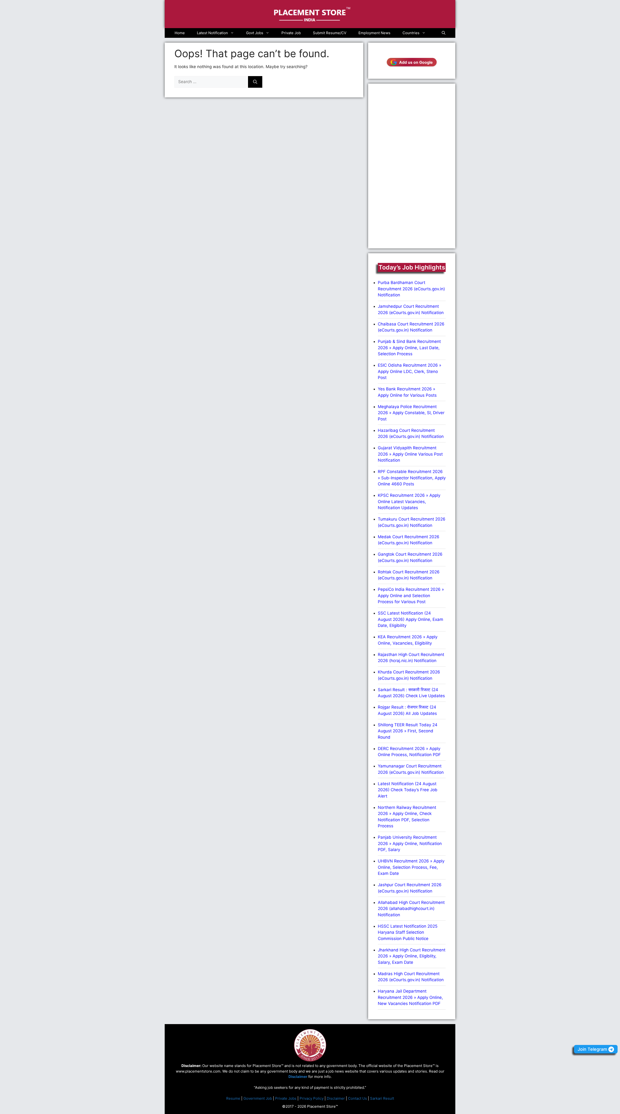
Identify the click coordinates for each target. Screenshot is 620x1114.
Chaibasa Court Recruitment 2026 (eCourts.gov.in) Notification (411, 327)
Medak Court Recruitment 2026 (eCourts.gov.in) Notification (408, 539)
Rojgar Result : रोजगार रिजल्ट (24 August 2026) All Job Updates (407, 710)
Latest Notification (212, 33)
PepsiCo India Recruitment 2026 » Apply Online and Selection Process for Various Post (411, 595)
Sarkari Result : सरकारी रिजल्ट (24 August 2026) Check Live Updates (411, 692)
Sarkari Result (382, 1098)
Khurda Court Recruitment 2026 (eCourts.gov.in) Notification (409, 675)
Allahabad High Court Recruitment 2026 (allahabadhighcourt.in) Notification (411, 908)
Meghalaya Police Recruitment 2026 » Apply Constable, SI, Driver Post (411, 412)
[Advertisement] (412, 166)
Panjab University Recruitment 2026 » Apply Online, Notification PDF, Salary (410, 843)
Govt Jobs (254, 33)
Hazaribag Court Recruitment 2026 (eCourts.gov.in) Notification (411, 433)
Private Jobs (285, 1098)
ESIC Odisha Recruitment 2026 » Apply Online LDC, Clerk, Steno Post (409, 371)
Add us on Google (416, 62)
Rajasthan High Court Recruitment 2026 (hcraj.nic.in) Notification (411, 657)
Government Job (257, 1098)
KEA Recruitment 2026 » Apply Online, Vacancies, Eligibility (407, 640)
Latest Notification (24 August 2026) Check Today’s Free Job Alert (407, 789)
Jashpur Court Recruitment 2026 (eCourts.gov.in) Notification (410, 887)
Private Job (291, 33)
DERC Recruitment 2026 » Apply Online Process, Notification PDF (409, 751)
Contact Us (357, 1098)
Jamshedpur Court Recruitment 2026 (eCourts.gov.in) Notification (411, 309)
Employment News (374, 33)
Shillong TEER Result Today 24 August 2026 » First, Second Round (407, 731)
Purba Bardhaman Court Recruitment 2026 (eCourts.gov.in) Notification (411, 288)
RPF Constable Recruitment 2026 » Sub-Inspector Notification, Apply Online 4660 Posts (412, 477)
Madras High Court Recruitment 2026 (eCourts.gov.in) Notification (411, 976)
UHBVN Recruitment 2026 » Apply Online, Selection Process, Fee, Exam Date (411, 867)
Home (180, 33)
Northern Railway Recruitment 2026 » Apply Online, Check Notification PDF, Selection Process (407, 817)
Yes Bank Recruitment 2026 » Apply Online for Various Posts (407, 392)
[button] (443, 33)
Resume (233, 1098)
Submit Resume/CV (329, 33)
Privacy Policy (312, 1098)
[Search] (255, 82)
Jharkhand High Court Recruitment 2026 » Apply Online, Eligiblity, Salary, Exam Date (411, 956)
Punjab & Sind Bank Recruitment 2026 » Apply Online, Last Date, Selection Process (409, 347)
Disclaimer (336, 1098)
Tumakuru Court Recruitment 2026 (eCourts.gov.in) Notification (411, 522)
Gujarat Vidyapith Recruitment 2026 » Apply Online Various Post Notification (410, 454)
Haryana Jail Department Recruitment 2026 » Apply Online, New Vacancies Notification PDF (410, 997)
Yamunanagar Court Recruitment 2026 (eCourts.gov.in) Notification (411, 769)
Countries (411, 33)
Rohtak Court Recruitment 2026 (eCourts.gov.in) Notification (409, 575)
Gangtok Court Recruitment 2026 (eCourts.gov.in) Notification (410, 557)
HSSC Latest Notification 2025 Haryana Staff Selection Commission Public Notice (407, 932)
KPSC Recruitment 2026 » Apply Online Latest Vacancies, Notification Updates (409, 501)
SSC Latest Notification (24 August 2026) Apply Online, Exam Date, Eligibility (410, 619)
